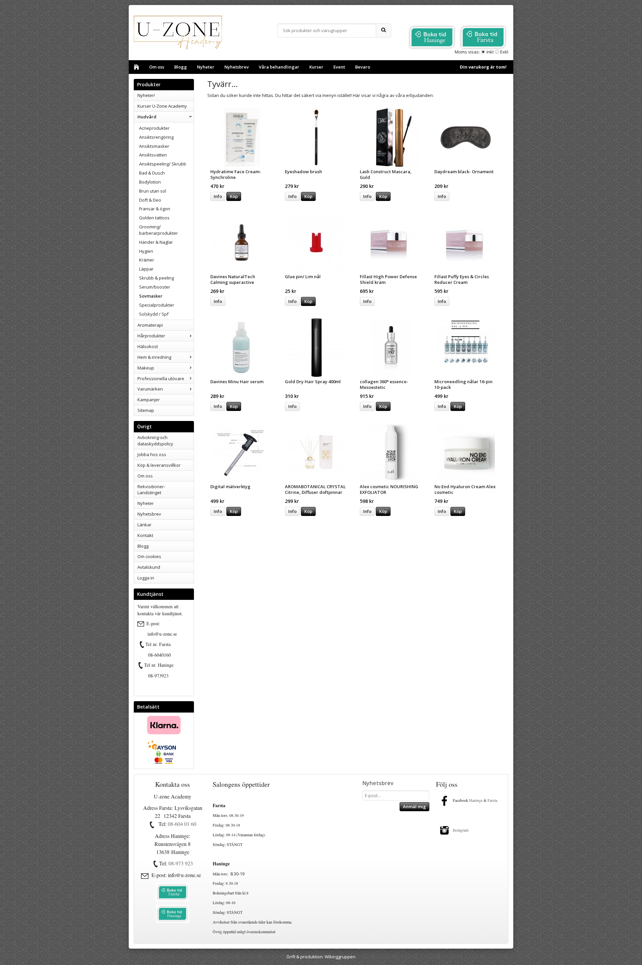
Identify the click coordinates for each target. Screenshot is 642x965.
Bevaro (362, 67)
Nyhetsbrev (236, 67)
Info (218, 196)
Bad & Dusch (152, 173)
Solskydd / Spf (154, 314)
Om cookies (149, 556)
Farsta (493, 800)
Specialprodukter (156, 305)
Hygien (146, 251)
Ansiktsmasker (154, 146)
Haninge (476, 800)
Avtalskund (148, 567)
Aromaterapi (150, 325)
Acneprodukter (154, 128)
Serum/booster (154, 287)
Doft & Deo (150, 200)
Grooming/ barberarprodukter (158, 230)
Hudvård (146, 117)
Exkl (504, 52)
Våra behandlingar (279, 67)
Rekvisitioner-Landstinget (151, 490)
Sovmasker (151, 296)
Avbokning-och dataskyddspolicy (155, 440)
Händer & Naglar (156, 242)
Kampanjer (148, 400)
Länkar (144, 525)
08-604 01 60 (182, 823)
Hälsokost (147, 346)
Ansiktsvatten (153, 155)
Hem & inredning (154, 357)
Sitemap (145, 410)
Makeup (145, 368)
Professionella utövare (160, 379)
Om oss (156, 67)
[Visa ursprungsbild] (142, 644)
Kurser (316, 67)
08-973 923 (181, 863)
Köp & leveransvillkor (159, 465)
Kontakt (145, 535)
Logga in (145, 578)
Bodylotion (150, 182)
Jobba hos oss (151, 454)
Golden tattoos (154, 218)
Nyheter (205, 67)
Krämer (146, 260)
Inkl (490, 52)
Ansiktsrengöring (156, 137)
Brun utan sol (152, 191)
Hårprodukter (151, 336)
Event (339, 67)
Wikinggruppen (340, 957)
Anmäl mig (414, 806)
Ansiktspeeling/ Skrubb (162, 164)
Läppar (146, 269)
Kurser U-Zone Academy (162, 106)
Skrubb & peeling (156, 278)
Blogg (180, 67)
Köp (234, 196)
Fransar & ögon (154, 209)
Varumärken (150, 389)
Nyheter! (146, 95)
